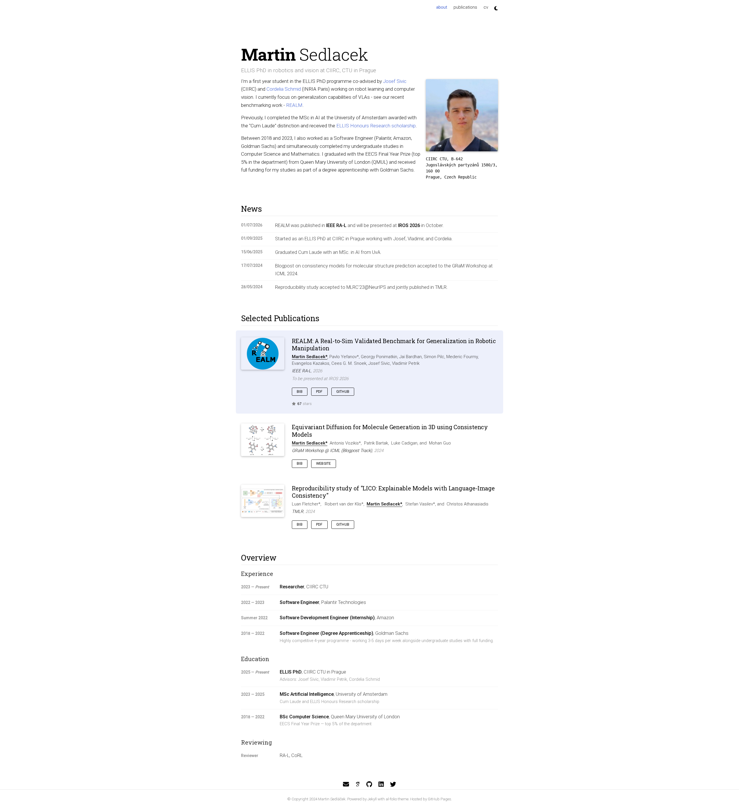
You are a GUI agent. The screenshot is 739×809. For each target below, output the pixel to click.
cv (486, 7)
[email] (346, 784)
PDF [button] (319, 391)
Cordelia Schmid (283, 89)
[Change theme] (494, 6)
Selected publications (280, 318)
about (443, 7)
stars (304, 403)
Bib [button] (300, 391)
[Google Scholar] (357, 784)
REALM (294, 105)
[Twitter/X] (393, 784)
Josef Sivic (394, 81)
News (251, 209)
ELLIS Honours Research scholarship (376, 126)
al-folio (391, 799)
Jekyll (372, 799)
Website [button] (323, 463)
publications (465, 7)
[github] (369, 784)
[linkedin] (381, 784)
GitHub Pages (439, 799)
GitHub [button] (343, 391)
